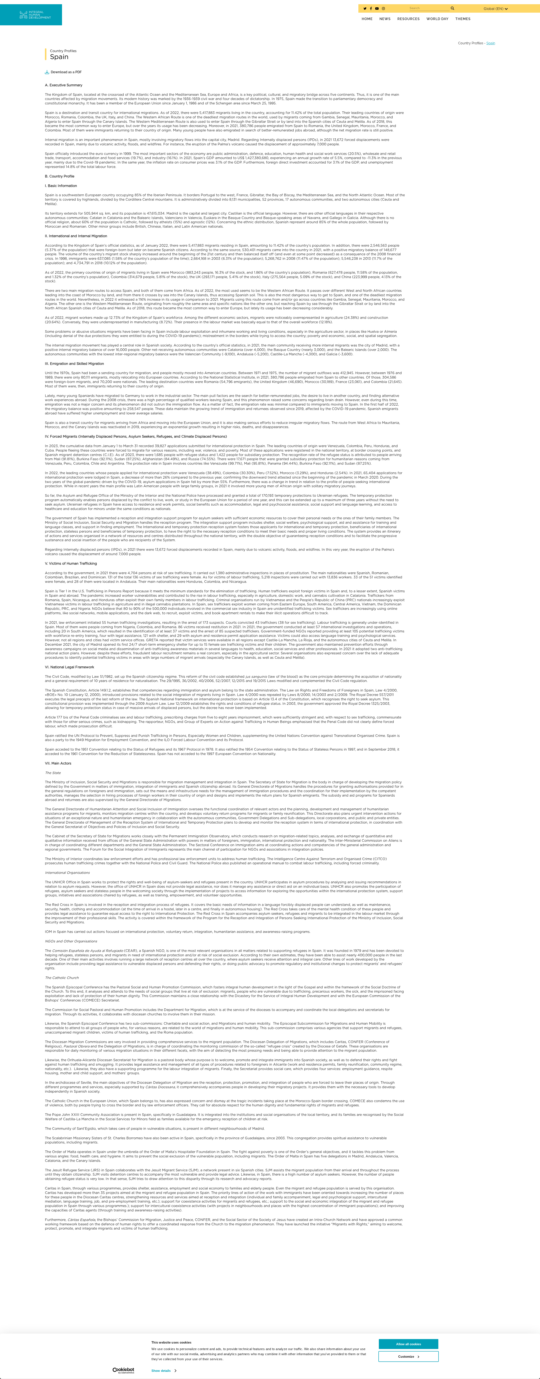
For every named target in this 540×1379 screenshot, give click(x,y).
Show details (161, 1370)
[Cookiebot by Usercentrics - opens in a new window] (123, 1371)
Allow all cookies (408, 1344)
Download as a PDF (66, 72)
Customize (406, 1356)
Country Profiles (470, 43)
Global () (494, 9)
